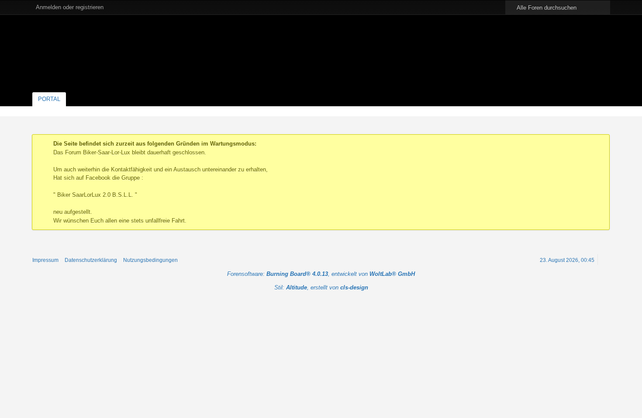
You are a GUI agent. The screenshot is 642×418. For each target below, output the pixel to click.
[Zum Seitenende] (604, 111)
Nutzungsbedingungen (150, 260)
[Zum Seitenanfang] (604, 259)
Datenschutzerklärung (91, 260)
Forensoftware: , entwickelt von (321, 274)
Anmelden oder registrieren (70, 7)
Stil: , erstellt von (321, 287)
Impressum (45, 260)
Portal (49, 99)
